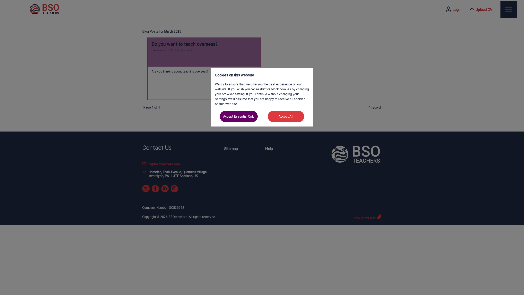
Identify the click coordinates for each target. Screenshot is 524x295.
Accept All (286, 116)
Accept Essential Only (238, 116)
